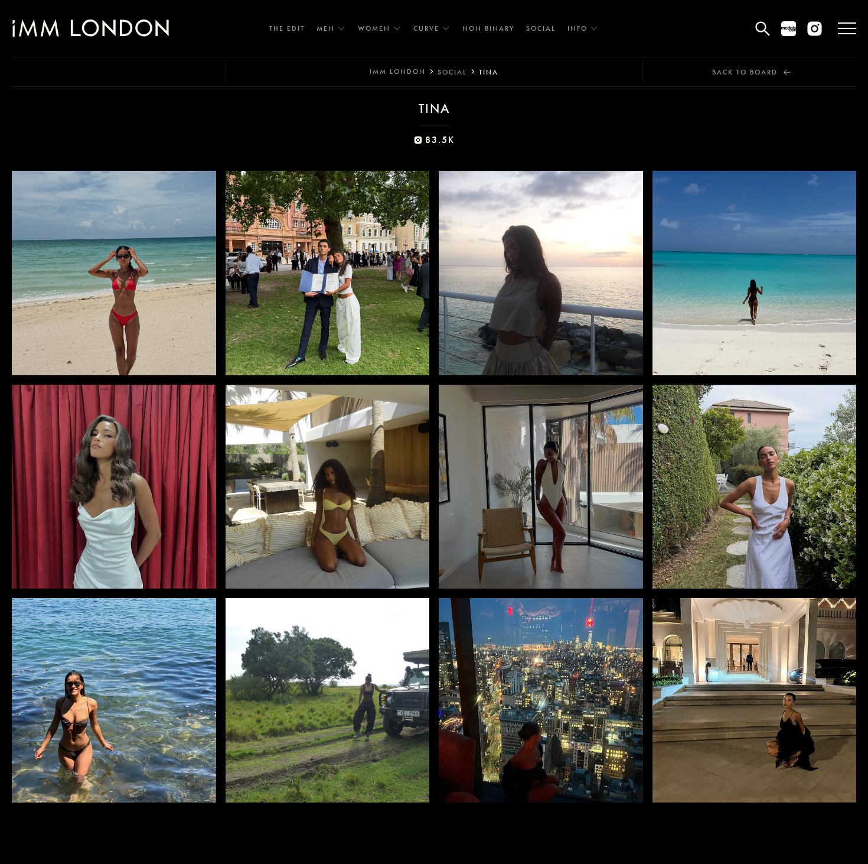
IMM (398, 71)
